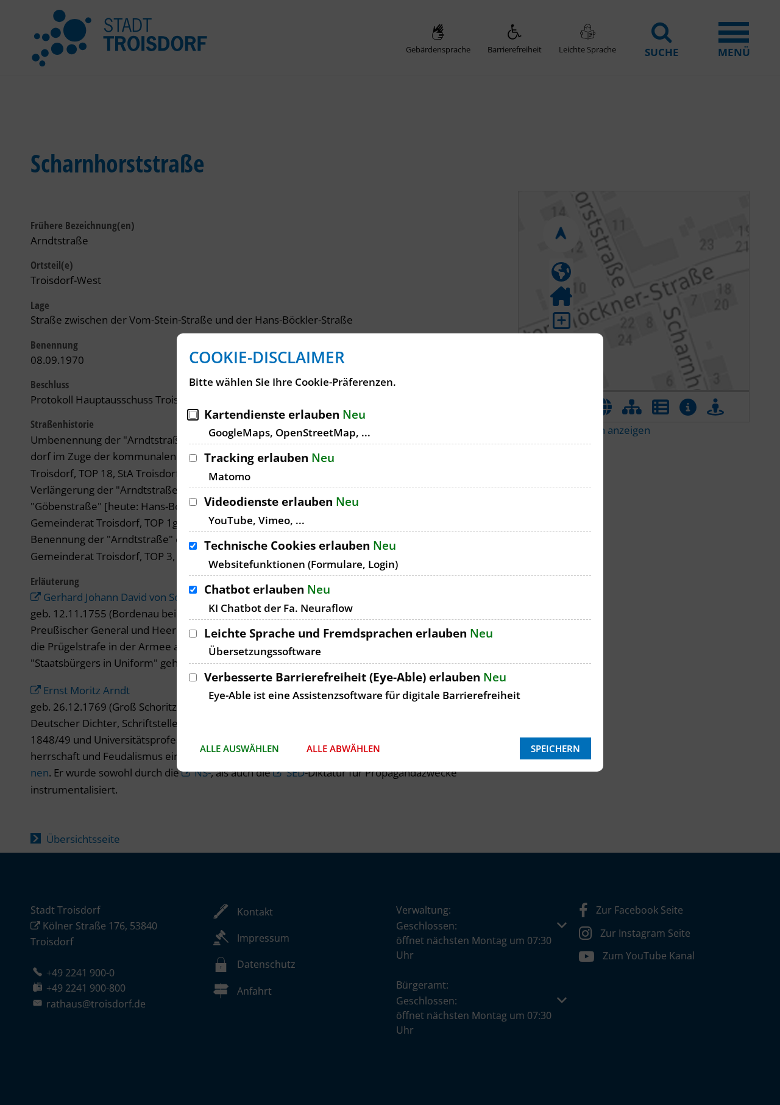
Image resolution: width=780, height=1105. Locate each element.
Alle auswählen (239, 748)
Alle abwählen (343, 748)
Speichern (555, 748)
